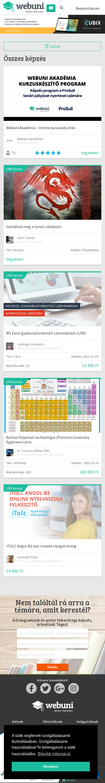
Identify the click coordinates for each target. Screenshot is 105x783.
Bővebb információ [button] (54, 754)
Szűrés (55, 46)
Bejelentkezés (88, 8)
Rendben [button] (50, 766)
